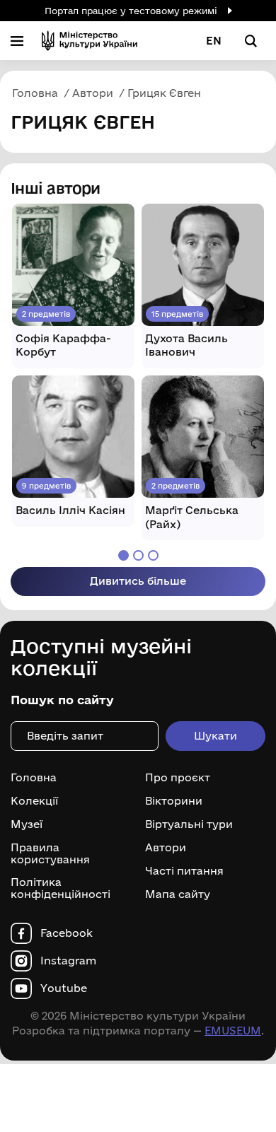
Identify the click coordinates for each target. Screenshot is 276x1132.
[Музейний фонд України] (89, 41)
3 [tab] (153, 555)
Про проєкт (177, 777)
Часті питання (184, 871)
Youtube (63, 988)
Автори (165, 847)
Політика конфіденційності (60, 888)
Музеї (26, 824)
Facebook (66, 933)
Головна (34, 777)
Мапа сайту (177, 894)
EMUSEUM (233, 1031)
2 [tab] (138, 555)
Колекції (34, 801)
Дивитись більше (138, 581)
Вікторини (173, 801)
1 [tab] (123, 555)
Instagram (68, 961)
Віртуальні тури (189, 824)
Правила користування (50, 853)
